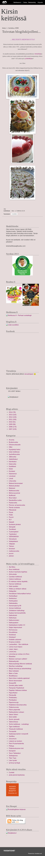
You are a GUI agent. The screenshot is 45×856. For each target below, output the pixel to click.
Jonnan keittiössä (15, 608)
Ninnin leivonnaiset (15, 680)
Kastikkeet (12, 466)
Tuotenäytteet (13, 532)
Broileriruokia (13, 442)
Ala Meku (12, 567)
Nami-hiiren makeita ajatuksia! (19, 678)
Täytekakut (12, 534)
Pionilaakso (13, 700)
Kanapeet (12, 751)
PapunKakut (13, 693)
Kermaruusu (13, 630)
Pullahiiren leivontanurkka (18, 705)
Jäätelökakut (13, 459)
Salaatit (11, 522)
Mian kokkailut (14, 671)
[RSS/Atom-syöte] (16, 821)
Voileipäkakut (13, 541)
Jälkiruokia (12, 457)
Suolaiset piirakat (15, 524)
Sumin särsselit (14, 719)
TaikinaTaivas (13, 722)
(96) (12, 424)
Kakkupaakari (13, 622)
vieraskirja (37, 54)
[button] (21, 2)
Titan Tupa (12, 758)
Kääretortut (13, 473)
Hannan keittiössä (15, 584)
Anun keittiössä (14, 569)
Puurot (11, 517)
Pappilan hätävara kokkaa (18, 690)
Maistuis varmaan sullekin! (18, 659)
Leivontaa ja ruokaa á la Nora (19, 654)
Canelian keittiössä (15, 576)
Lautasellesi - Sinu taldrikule (18, 644)
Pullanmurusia (14, 707)
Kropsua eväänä (14, 642)
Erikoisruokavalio (15, 444)
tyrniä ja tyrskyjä (14, 763)
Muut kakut (12, 498)
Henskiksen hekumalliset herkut (20, 593)
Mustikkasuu (13, 676)
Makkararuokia (14, 490)
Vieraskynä (12, 539)
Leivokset (12, 476)
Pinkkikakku (13, 697)
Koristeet (12, 471)
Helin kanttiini (13, 586)
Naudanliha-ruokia (15, 500)
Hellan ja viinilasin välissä (17, 589)
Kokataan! (12, 637)
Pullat (11, 515)
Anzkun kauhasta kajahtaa (18, 572)
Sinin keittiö (13, 717)
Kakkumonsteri (14, 620)
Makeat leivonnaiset (16, 483)
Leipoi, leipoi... (14, 649)
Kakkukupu (12, 618)
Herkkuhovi (13, 598)
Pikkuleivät (12, 510)
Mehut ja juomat (14, 493)
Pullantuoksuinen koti (16, 748)
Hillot (10, 447)
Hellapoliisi (12, 591)
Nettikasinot (17, 2)
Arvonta (11, 440)
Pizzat (11, 512)
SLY (10, 519)
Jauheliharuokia (14, 454)
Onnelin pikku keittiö (16, 685)
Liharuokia (12, 481)
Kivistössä (12, 635)
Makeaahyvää (14, 661)
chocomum (12, 738)
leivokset (12, 548)
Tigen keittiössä (14, 726)
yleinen (11, 556)
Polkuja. (11, 746)
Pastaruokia (13, 503)
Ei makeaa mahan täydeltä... (19, 581)
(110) (12, 414)
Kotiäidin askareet (15, 639)
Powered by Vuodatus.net (35, 853)
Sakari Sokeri (13, 714)
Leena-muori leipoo (15, 647)
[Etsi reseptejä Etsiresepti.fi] (15, 809)
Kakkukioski (13, 615)
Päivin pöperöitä (14, 709)
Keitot (11, 469)
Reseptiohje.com (12, 793)
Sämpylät (12, 527)
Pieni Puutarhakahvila (16, 743)
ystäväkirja (28, 58)
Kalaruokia (12, 464)
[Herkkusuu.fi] (18, 315)
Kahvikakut (12, 461)
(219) (12, 429)
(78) (12, 412)
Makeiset (12, 488)
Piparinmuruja (13, 702)
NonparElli (12, 683)
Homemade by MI (15, 605)
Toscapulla (12, 731)
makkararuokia (14, 551)
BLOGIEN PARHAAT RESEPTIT (12, 789)
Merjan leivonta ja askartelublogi (20, 668)
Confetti (11, 772)
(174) (12, 427)
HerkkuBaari (13, 596)
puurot (11, 553)
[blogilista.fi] (12, 325)
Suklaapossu (13, 755)
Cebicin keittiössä (15, 579)
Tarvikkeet (12, 529)
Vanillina (12, 736)
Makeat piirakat (14, 486)
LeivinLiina (12, 651)
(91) (12, 422)
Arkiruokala (13, 574)
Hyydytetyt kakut (14, 449)
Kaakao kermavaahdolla (17, 613)
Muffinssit (12, 495)
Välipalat (12, 544)
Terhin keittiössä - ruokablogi (19, 724)
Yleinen (14, 214)
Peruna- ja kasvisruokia (17, 505)
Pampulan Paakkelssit (16, 688)
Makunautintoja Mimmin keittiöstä (20, 664)
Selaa (25, 2)
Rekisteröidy (32, 2)
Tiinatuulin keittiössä (16, 729)
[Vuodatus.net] (9, 850)
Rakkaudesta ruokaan (16, 712)
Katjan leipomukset (15, 627)
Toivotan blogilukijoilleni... (21, 31)
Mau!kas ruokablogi (15, 666)
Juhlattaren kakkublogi (16, 610)
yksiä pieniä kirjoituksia (17, 775)
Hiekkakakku (13, 603)
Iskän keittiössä (14, 452)
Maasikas (12, 656)
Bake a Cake (13, 673)
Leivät (11, 478)
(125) (12, 417)
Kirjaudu (40, 2)
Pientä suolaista (14, 507)
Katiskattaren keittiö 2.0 (17, 625)
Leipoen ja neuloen (15, 741)
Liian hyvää (13, 760)
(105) (12, 419)
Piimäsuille (12, 695)
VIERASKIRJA (14, 536)
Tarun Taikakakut (15, 753)
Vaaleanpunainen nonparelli (18, 734)
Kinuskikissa (13, 632)
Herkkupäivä (13, 601)
